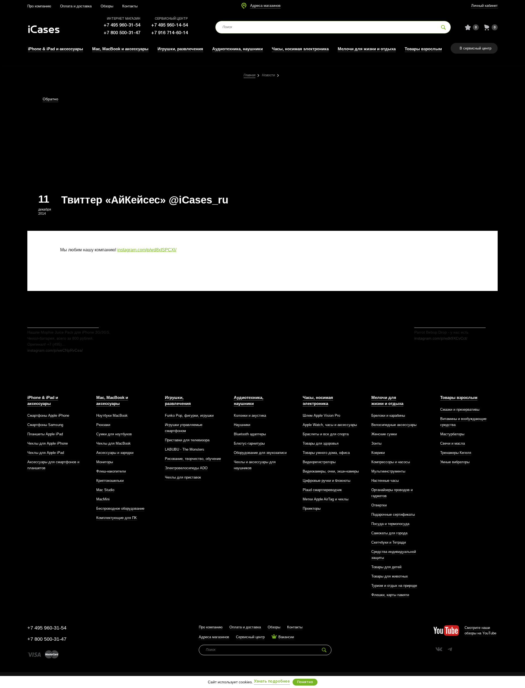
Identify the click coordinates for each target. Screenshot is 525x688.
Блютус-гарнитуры (249, 443)
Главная (249, 75)
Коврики (378, 453)
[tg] (449, 649)
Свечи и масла (452, 443)
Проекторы (311, 508)
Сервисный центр (250, 637)
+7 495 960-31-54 (122, 25)
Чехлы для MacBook (113, 443)
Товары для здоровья (321, 443)
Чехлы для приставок (183, 477)
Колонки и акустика (250, 415)
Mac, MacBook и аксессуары (120, 48)
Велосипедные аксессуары (393, 425)
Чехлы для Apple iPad (45, 453)
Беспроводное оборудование (120, 508)
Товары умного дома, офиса (326, 453)
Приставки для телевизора (187, 440)
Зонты (376, 443)
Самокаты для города (389, 533)
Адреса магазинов (265, 6)
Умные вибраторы (454, 462)
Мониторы (104, 462)
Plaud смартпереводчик (322, 490)
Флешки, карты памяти (390, 595)
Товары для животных (389, 576)
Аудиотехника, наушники (237, 48)
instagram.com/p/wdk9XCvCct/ (440, 338)
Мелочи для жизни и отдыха (367, 48)
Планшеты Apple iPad (45, 434)
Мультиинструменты (388, 471)
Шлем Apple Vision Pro (321, 415)
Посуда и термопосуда (390, 524)
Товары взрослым (423, 48)
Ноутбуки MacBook (112, 415)
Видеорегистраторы (319, 462)
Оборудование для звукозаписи (260, 453)
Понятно (305, 682)
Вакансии (286, 637)
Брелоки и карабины (388, 415)
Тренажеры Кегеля (455, 453)
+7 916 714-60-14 (169, 33)
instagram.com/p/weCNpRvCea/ (55, 350)
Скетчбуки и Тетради (388, 542)
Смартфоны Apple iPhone (48, 415)
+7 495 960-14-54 (169, 25)
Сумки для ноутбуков (114, 434)
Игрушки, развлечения (180, 48)
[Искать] (443, 27)
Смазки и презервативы (459, 409)
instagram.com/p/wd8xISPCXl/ (146, 249)
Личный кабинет (484, 6)
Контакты (130, 6)
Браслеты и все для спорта (326, 434)
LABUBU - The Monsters (184, 449)
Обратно (50, 99)
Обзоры (107, 6)
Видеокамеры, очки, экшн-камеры (331, 471)
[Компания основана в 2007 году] (47, 27)
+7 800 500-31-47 (122, 33)
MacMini (103, 499)
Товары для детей (386, 567)
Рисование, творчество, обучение (193, 459)
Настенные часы (385, 481)
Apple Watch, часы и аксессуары (330, 425)
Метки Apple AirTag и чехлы (325, 499)
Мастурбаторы (452, 434)
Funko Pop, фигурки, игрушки (189, 415)
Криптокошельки (110, 481)
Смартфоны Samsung (45, 425)
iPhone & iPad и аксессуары (55, 48)
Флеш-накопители (111, 471)
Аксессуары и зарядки (114, 453)
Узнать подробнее (272, 681)
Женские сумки (384, 434)
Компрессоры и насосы (390, 462)
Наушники (242, 425)
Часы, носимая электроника (300, 48)
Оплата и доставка (76, 6)
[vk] (438, 649)
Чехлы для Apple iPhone (47, 443)
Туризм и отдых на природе (394, 586)
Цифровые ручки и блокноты (326, 481)
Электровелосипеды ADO (186, 468)
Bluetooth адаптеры (250, 434)
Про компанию (39, 6)
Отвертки (379, 505)
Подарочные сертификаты (393, 514)
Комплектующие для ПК (116, 518)
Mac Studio (105, 490)
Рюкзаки (103, 425)
